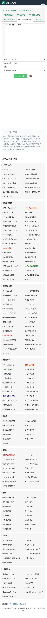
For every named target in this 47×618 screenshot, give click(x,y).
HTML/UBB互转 (30, 261)
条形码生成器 (7, 331)
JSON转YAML (8, 196)
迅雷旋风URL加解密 (10, 295)
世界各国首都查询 (31, 545)
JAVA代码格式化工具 (32, 226)
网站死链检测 (29, 473)
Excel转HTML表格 (31, 257)
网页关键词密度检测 (32, 481)
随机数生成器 (7, 405)
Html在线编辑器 (8, 365)
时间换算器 (7, 520)
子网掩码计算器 (30, 497)
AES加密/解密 (8, 304)
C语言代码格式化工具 (32, 235)
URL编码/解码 (8, 344)
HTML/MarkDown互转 (10, 266)
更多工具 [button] (38, 19)
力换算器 (28, 529)
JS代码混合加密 (34, 15)
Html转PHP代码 (30, 252)
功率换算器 (29, 511)
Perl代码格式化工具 (25, 19)
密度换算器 (7, 529)
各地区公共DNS (8, 430)
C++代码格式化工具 (10, 239)
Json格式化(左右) (9, 174)
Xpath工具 (28, 279)
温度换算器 (29, 515)
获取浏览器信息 (8, 425)
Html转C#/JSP (8, 252)
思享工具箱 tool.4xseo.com (22, 608)
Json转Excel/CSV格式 (10, 192)
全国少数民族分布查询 (32, 554)
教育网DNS (29, 439)
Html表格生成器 (8, 261)
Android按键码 (30, 349)
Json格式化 (7, 170)
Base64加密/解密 (31, 295)
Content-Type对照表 (32, 574)
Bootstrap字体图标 (9, 592)
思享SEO (13, 604)
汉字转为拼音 (7, 374)
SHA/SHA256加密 (31, 313)
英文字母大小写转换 (10, 400)
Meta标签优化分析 (9, 481)
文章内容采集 (8, 369)
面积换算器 (29, 502)
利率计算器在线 (8, 497)
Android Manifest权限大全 (34, 592)
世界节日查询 (7, 554)
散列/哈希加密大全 (9, 318)
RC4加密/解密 (8, 309)
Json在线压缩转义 (31, 174)
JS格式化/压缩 (8, 15)
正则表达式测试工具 (32, 266)
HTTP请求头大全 (31, 578)
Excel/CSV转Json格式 (32, 187)
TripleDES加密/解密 (10, 313)
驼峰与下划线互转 (9, 396)
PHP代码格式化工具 (10, 221)
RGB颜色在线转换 (31, 409)
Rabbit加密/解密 (30, 309)
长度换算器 (7, 515)
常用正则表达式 (8, 275)
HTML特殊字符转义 (10, 587)
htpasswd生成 (30, 326)
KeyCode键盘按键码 (10, 349)
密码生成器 (7, 322)
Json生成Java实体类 (32, 178)
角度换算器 (7, 524)
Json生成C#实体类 (9, 178)
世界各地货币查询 (9, 549)
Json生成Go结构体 (9, 183)
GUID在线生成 (8, 326)
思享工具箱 (11, 3)
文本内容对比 (30, 378)
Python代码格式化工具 (32, 230)
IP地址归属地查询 (9, 421)
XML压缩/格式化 (30, 221)
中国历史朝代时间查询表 (11, 558)
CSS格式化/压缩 (25, 10)
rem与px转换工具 (31, 459)
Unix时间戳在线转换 (32, 405)
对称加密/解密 (30, 300)
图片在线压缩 (21, 604)
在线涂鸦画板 (7, 540)
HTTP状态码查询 (9, 486)
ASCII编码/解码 (30, 340)
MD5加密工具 (8, 291)
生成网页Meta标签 (31, 464)
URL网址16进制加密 (32, 291)
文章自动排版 (30, 365)
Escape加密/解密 (9, 300)
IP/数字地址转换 (30, 331)
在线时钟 (28, 540)
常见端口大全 (29, 587)
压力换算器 (7, 511)
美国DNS (6, 443)
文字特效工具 (7, 391)
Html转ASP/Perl (8, 257)
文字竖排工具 (29, 383)
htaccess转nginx (30, 455)
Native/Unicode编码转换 (33, 344)
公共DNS (28, 425)
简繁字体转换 (29, 369)
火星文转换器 (29, 374)
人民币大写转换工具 (32, 400)
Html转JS (28, 244)
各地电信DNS (29, 430)
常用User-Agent (8, 574)
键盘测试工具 (7, 353)
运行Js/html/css (8, 279)
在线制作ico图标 (8, 464)
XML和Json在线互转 (10, 187)
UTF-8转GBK (29, 335)
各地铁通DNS (7, 439)
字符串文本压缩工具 (32, 391)
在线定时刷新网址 (9, 468)
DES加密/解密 (30, 304)
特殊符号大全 (29, 558)
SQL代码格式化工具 (10, 230)
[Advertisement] (23, 104)
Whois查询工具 (8, 477)
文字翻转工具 (7, 387)
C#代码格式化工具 (9, 226)
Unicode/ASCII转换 (9, 340)
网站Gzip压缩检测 (9, 473)
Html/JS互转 (7, 248)
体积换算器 (29, 506)
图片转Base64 (8, 335)
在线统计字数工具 (9, 383)
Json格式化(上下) (31, 170)
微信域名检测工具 (9, 455)
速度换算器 (29, 520)
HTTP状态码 (7, 583)
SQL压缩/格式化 (9, 19)
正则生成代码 (7, 270)
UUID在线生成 (30, 322)
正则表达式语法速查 (32, 275)
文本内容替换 (7, 378)
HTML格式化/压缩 (9, 10)
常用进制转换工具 (9, 409)
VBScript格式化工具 (10, 244)
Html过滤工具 (29, 270)
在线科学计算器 (8, 502)
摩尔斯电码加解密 (31, 318)
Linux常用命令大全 (9, 596)
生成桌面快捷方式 (9, 459)
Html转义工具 (30, 248)
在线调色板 (29, 468)
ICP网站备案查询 (31, 477)
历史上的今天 (7, 562)
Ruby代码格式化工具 (10, 235)
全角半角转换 (29, 396)
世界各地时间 (7, 545)
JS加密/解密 (21, 15)
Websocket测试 (30, 421)
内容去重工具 (29, 387)
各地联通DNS (7, 434)
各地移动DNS (29, 434)
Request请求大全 (9, 578)
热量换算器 (7, 506)
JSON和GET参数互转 (32, 192)
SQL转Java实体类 (31, 183)
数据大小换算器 (30, 524)
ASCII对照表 (29, 583)
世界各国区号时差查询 (32, 549)
